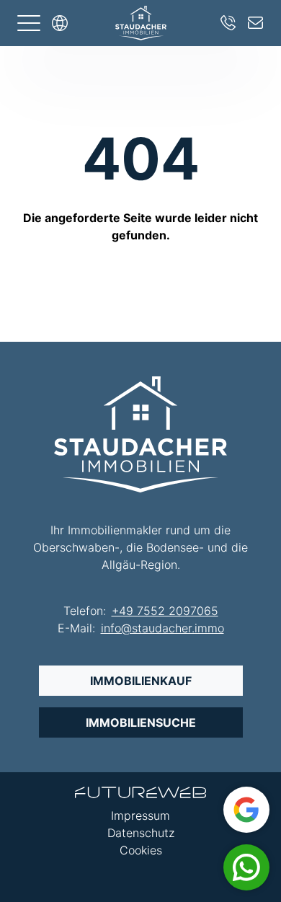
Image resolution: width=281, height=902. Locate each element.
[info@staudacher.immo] (256, 23)
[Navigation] (28, 23)
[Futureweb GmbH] (140, 792)
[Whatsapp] (246, 867)
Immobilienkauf (141, 680)
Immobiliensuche (141, 722)
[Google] (246, 810)
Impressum (140, 815)
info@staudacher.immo (162, 628)
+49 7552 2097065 (165, 610)
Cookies (141, 850)
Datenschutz (140, 833)
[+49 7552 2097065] (228, 23)
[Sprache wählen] (60, 23)
